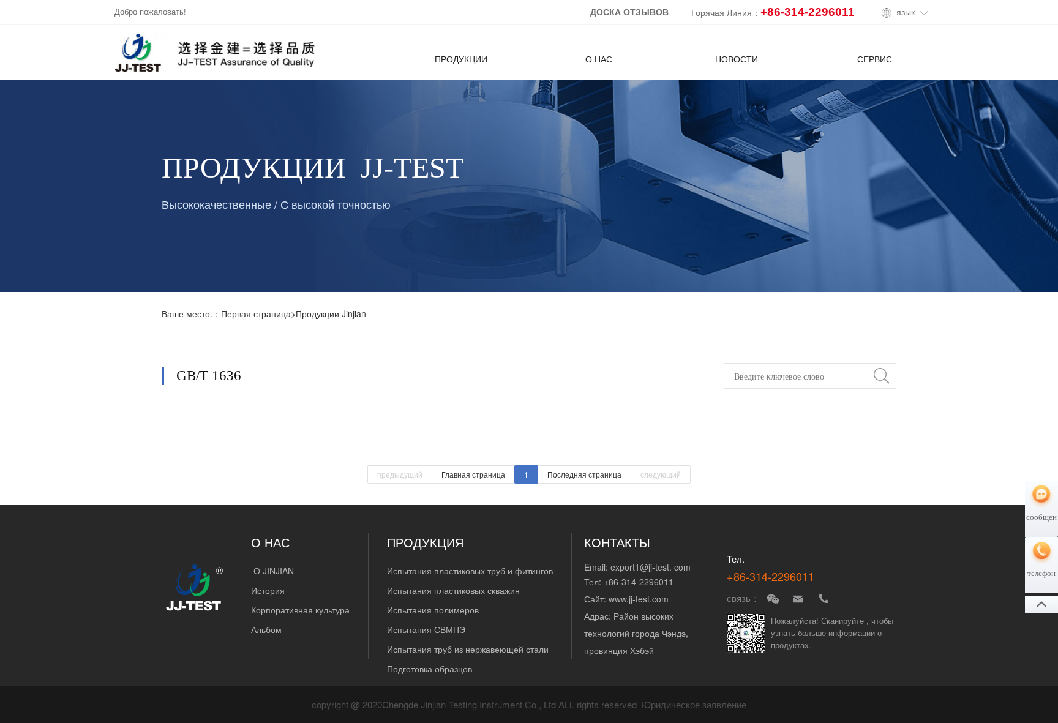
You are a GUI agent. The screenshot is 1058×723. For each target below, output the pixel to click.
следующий (660, 474)
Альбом (267, 629)
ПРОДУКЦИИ (461, 59)
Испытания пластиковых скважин (453, 590)
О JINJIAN (272, 570)
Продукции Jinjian (331, 313)
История (268, 590)
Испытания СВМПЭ (426, 629)
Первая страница (256, 313)
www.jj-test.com (639, 599)
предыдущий (399, 474)
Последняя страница (584, 474)
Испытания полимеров (433, 610)
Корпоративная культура (300, 610)
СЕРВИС (874, 59)
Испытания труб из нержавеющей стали (468, 649)
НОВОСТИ (736, 59)
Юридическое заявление (694, 705)
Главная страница (473, 474)
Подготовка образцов (429, 668)
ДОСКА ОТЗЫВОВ (629, 12)
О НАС (598, 59)
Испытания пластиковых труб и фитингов (470, 570)
